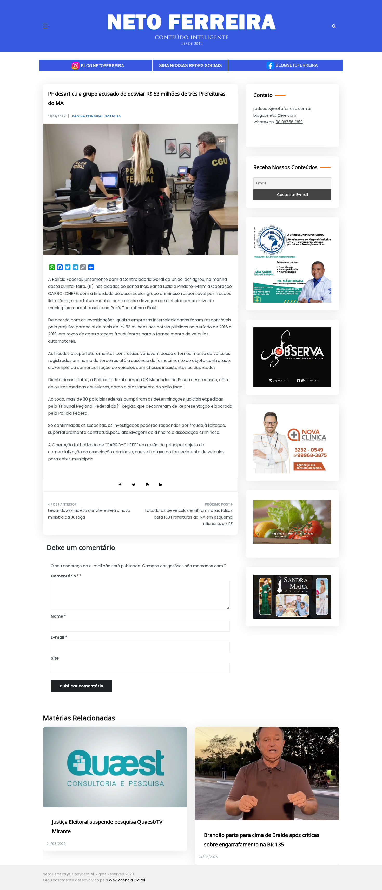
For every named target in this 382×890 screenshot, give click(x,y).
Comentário (65, 576)
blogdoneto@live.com (274, 115)
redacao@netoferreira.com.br (282, 108)
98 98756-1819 (289, 121)
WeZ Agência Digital (127, 880)
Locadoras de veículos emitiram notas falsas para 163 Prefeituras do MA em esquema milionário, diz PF (189, 517)
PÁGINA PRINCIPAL (87, 116)
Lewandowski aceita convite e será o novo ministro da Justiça (89, 514)
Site (55, 658)
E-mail (59, 637)
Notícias (112, 116)
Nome (58, 616)
